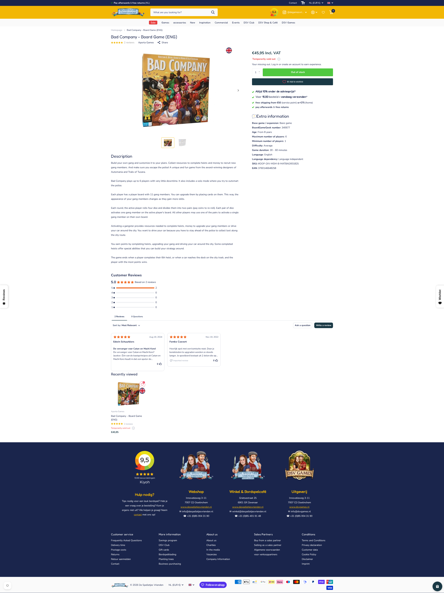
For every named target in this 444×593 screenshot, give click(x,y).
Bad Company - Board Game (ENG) (126, 417)
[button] (238, 90)
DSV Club (249, 22)
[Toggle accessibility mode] (303, 3)
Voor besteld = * (281, 96)
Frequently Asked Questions (126, 540)
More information (170, 534)
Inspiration (205, 22)
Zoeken (213, 12)
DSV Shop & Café (268, 22)
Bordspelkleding (167, 554)
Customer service (122, 534)
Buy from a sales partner (267, 540)
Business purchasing (170, 563)
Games (165, 22)
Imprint (306, 563)
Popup (279, 59)
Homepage (116, 30)
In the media (213, 549)
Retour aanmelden (121, 559)
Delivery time (118, 545)
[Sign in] (314, 12)
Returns (115, 554)
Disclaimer (307, 559)
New (192, 22)
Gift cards (164, 549)
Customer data (310, 549)
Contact (293, 3)
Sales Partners (263, 534)
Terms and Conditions (313, 540)
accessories (179, 22)
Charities (211, 545)
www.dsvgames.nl (299, 507)
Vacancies (211, 554)
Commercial (221, 22)
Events (236, 22)
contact (138, 514)
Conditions (308, 534)
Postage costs (118, 549)
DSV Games (288, 22)
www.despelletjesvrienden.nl (196, 507)
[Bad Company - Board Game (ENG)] (128, 394)
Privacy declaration (312, 545)
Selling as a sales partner (267, 545)
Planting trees (166, 559)
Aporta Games (146, 42)
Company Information (218, 559)
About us (211, 534)
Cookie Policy (309, 554)
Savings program (168, 540)
